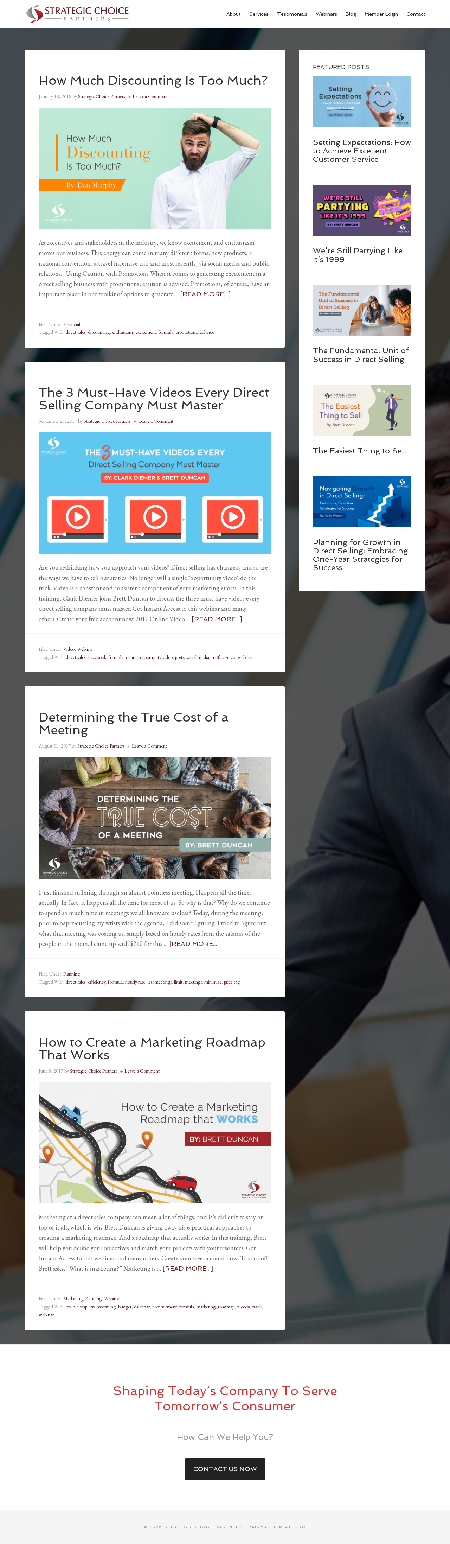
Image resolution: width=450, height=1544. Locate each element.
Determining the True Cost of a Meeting (134, 723)
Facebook (97, 657)
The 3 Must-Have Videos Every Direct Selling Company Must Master (154, 399)
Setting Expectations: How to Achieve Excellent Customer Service (362, 151)
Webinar (85, 649)
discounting (99, 332)
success (243, 1306)
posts (179, 657)
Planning (71, 974)
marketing (206, 1306)
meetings (193, 982)
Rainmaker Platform (277, 1527)
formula (166, 332)
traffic (217, 657)
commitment (164, 1306)
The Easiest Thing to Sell (359, 450)
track (257, 1306)
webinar (245, 657)
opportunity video (156, 657)
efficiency (96, 982)
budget (124, 1306)
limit (178, 982)
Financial (71, 324)
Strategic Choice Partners (77, 14)
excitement (145, 332)
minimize (212, 982)
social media (197, 657)
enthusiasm (122, 332)
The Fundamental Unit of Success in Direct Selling (361, 354)
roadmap (226, 1306)
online (131, 657)
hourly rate (135, 982)
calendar (142, 1306)
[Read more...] (205, 294)
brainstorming (103, 1306)
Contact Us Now (225, 1469)
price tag (232, 982)
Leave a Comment (150, 96)
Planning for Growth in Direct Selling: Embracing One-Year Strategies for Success (360, 555)
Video (69, 649)
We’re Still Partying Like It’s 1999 (358, 254)
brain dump (76, 1306)
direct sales (75, 332)
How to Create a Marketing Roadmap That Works (152, 1048)
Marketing (73, 1298)
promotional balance (195, 332)
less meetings (160, 982)
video (230, 657)
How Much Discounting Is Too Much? (153, 80)
